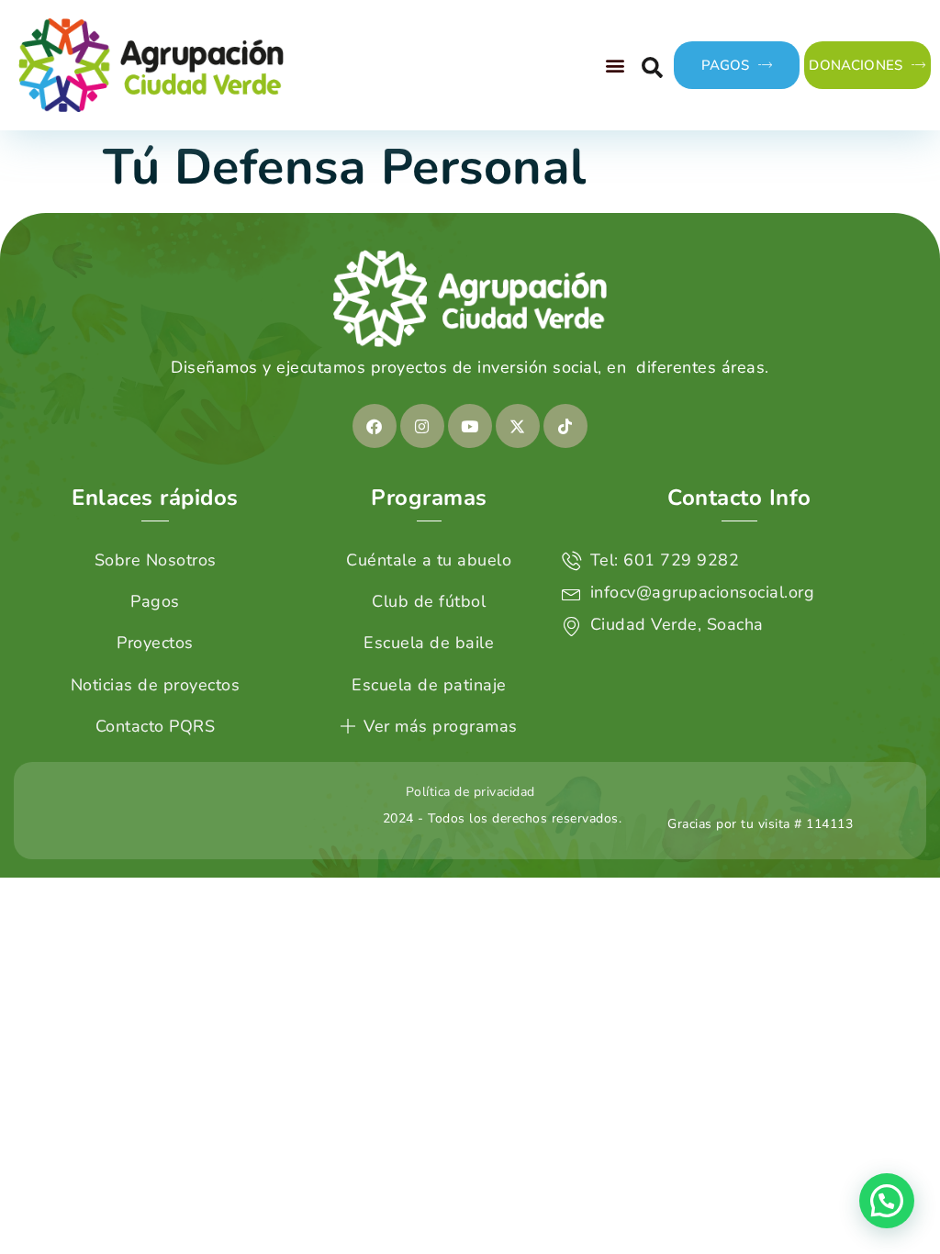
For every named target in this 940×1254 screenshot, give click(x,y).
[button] (616, 65)
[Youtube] (470, 426)
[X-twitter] (518, 426)
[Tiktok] (565, 426)
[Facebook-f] (374, 426)
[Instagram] (422, 426)
